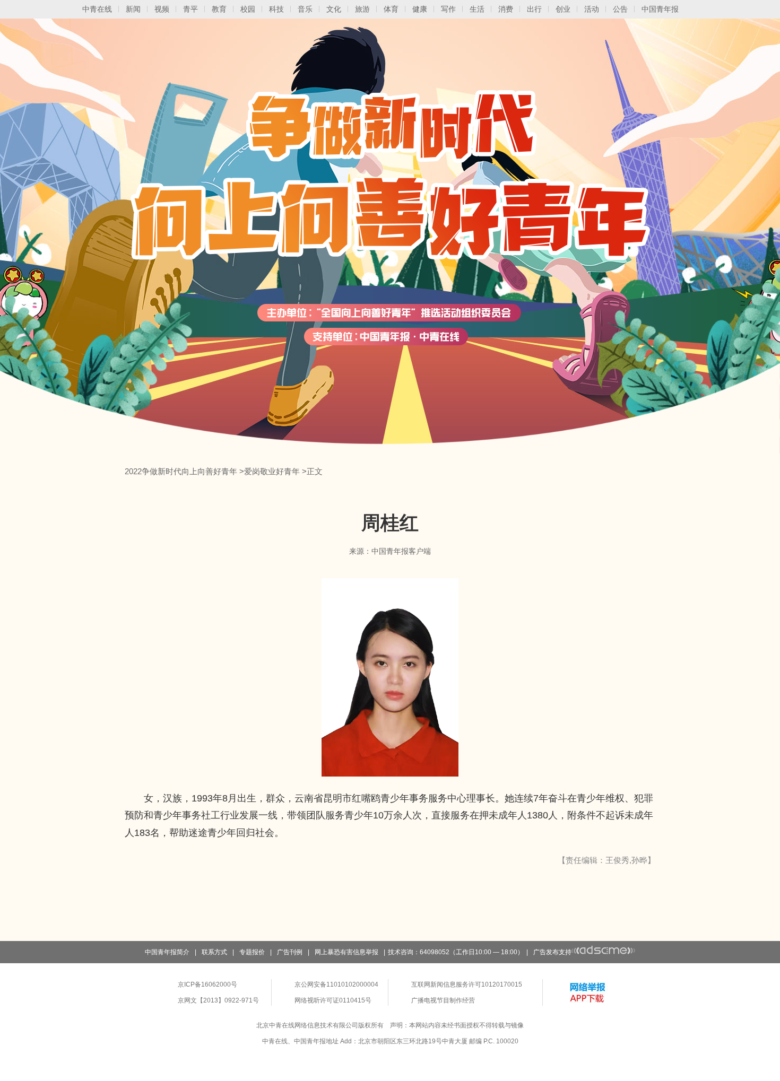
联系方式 (214, 952)
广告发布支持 (552, 952)
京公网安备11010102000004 (336, 984)
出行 (534, 9)
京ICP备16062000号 (207, 984)
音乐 (305, 9)
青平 (190, 9)
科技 (276, 9)
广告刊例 (289, 952)
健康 (419, 9)
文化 (333, 9)
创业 (563, 9)
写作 (448, 9)
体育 (391, 9)
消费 (505, 9)
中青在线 (97, 9)
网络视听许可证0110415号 (332, 1000)
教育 (219, 9)
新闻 (133, 9)
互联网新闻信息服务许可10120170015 (466, 984)
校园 (247, 9)
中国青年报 (660, 9)
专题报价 (252, 952)
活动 (591, 9)
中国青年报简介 (167, 952)
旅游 (362, 9)
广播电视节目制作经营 (443, 1000)
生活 (477, 9)
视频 (161, 9)
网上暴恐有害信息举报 (346, 952)
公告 (620, 9)
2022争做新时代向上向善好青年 (181, 471)
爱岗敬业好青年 (272, 471)
